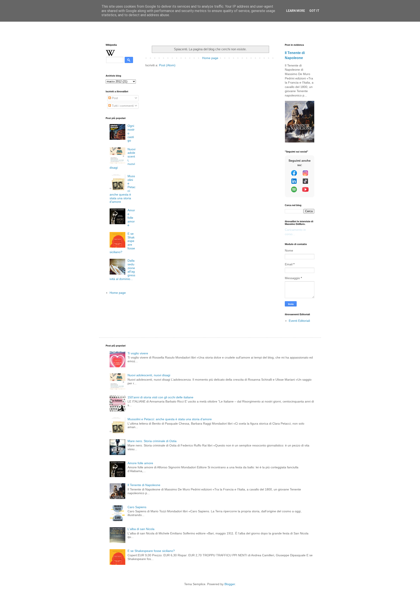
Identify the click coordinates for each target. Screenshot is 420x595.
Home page (210, 58)
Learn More (295, 10)
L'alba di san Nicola (141, 529)
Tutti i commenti (122, 105)
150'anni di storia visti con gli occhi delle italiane (160, 397)
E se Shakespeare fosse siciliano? (151, 551)
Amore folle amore (131, 217)
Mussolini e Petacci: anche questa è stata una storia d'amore (170, 419)
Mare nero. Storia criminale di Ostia (152, 441)
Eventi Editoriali (299, 320)
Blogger (229, 584)
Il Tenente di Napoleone (144, 485)
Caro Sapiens (137, 507)
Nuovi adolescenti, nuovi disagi (149, 375)
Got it (314, 10)
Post (114, 98)
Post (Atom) (167, 65)
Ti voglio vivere (138, 353)
